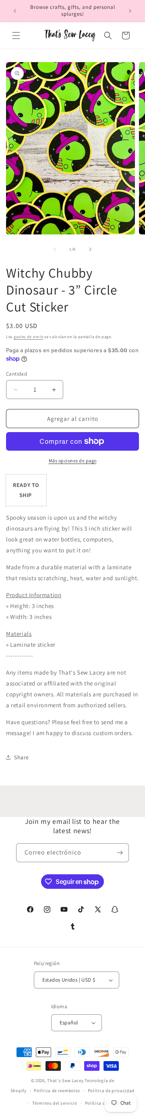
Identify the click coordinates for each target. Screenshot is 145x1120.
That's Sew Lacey (65, 1080)
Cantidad (16, 373)
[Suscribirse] (119, 852)
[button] (16, 35)
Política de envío (102, 1103)
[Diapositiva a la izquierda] (55, 249)
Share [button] (21, 757)
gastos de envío (29, 336)
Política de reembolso (57, 1090)
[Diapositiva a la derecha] (90, 249)
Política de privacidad (111, 1090)
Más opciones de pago (73, 461)
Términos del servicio (54, 1103)
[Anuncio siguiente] (130, 11)
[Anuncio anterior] (15, 11)
